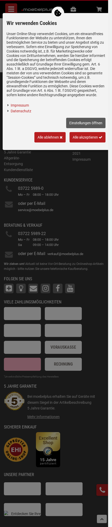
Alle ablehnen (49, 137)
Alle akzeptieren (86, 137)
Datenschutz (21, 111)
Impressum (20, 105)
